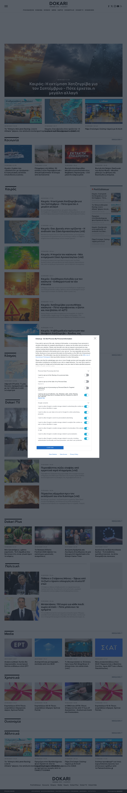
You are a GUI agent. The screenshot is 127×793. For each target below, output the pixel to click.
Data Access (63, 454)
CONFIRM (50, 447)
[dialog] (63, 396)
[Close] (95, 339)
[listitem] (63, 371)
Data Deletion (53, 454)
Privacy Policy (74, 454)
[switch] (86, 375)
